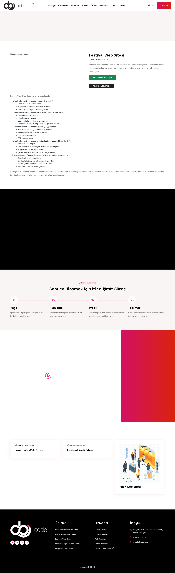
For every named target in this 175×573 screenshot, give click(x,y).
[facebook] (12, 543)
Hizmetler (75, 5)
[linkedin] (27, 543)
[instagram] (22, 543)
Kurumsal (62, 5)
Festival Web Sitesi (80, 450)
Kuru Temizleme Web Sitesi (66, 530)
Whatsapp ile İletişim (102, 77)
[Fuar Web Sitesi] (139, 463)
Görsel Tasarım (101, 543)
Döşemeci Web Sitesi (64, 548)
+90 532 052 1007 (141, 537)
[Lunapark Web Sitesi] (24, 445)
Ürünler (94, 5)
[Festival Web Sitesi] (76, 445)
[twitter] (17, 543)
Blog (115, 5)
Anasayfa (52, 5)
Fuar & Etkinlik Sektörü (98, 60)
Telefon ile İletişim (101, 86)
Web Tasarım (100, 539)
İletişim (122, 5)
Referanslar (105, 5)
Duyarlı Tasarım (101, 534)
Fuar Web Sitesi (130, 487)
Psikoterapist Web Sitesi (65, 534)
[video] (48, 376)
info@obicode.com (141, 542)
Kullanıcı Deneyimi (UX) (104, 548)
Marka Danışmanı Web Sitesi (67, 543)
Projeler (85, 5)
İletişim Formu (101, 530)
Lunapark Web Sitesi (29, 450)
